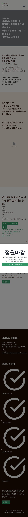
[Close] (26, 241)
